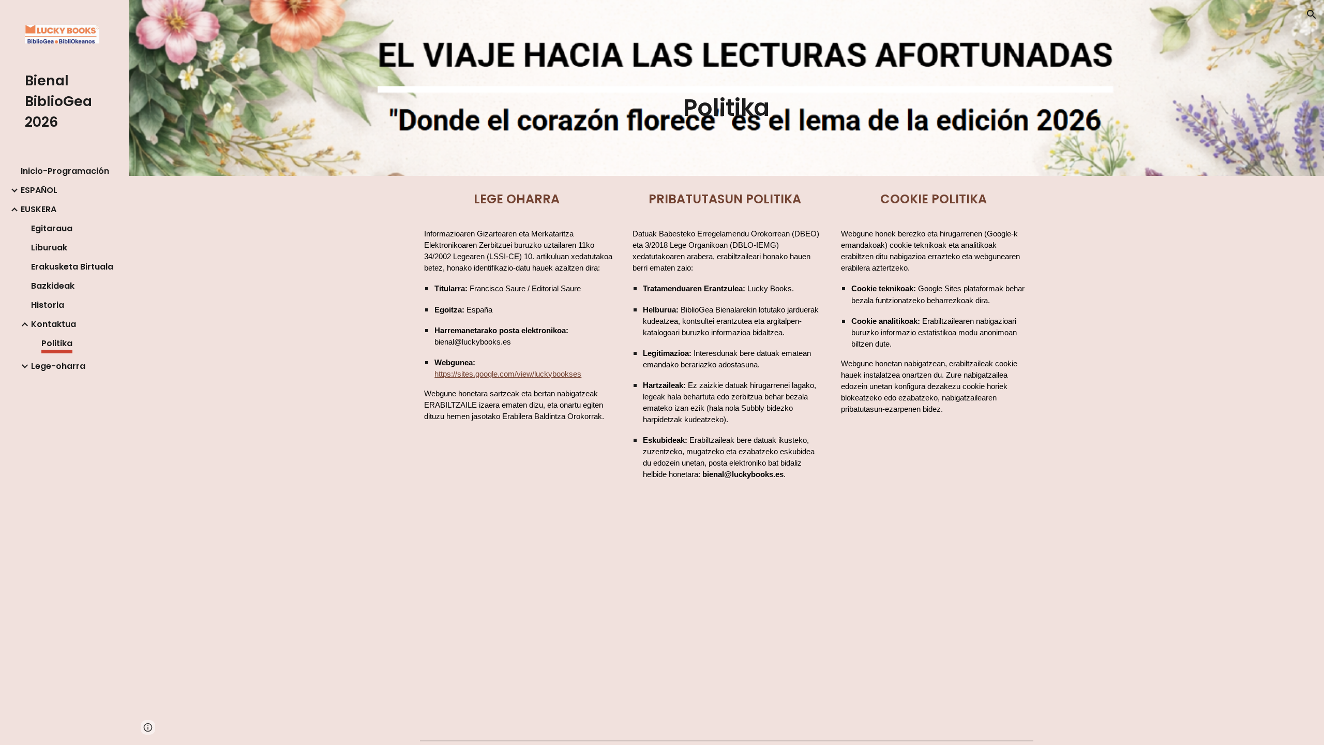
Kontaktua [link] (53, 324)
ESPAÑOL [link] (39, 190)
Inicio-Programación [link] (65, 171)
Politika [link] (56, 343)
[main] (726, 88)
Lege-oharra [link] (58, 366)
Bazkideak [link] (52, 286)
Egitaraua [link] (51, 228)
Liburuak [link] (49, 248)
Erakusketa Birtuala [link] (72, 267)
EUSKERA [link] (38, 209)
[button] (1311, 14)
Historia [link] (47, 305)
